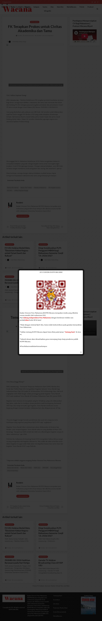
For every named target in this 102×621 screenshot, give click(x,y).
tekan (27, 320)
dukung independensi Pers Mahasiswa (37, 318)
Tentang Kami (70, 332)
